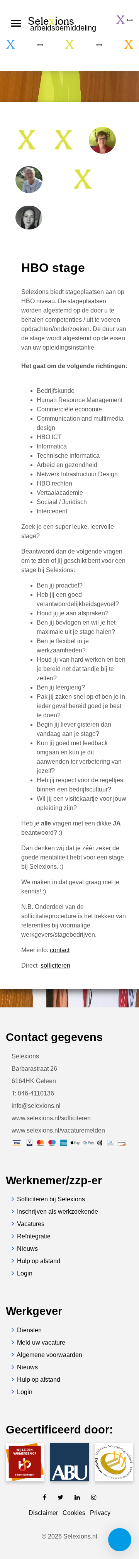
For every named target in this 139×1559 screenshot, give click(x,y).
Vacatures (30, 1224)
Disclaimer (43, 1513)
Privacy (100, 1513)
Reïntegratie (34, 1236)
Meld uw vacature (41, 1342)
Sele (62, 23)
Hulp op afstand (38, 1261)
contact (60, 950)
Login (24, 1273)
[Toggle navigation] (16, 23)
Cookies (74, 1513)
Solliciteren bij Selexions (51, 1199)
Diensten (29, 1330)
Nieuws (27, 1248)
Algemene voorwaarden (49, 1355)
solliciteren (55, 965)
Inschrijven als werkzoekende (57, 1211)
